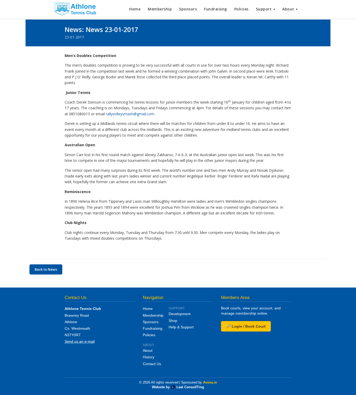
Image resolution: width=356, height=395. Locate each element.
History (148, 357)
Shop (173, 320)
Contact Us (152, 364)
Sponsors (188, 9)
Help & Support (181, 327)
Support (265, 9)
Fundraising (215, 9)
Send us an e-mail (80, 341)
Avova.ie (210, 382)
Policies (241, 9)
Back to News (46, 269)
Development (180, 314)
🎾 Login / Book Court (246, 326)
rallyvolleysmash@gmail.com (130, 113)
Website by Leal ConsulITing (178, 387)
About (290, 9)
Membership (160, 9)
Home (134, 9)
